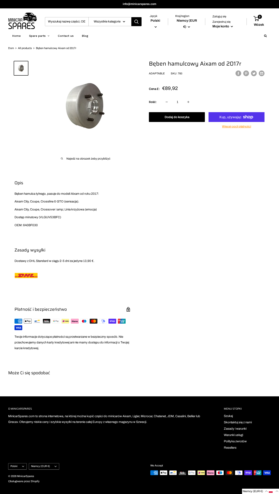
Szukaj (228, 416)
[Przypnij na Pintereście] (246, 73)
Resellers (230, 447)
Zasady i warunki (235, 428)
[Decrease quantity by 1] (166, 102)
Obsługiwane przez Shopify (24, 481)
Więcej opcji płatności (236, 126)
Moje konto (221, 26)
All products (25, 48)
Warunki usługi (233, 435)
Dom (11, 48)
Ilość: (153, 102)
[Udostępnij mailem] (261, 73)
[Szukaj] (136, 21)
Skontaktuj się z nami (238, 422)
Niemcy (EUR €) (40, 466)
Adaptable (157, 73)
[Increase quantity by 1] (188, 102)
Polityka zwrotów (235, 441)
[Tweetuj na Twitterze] (254, 73)
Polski (14, 466)
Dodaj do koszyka (177, 117)
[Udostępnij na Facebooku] (238, 73)
